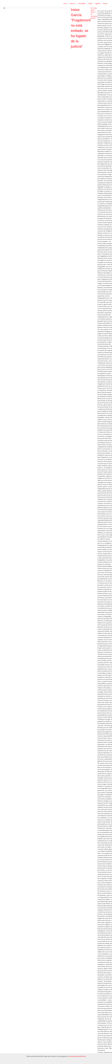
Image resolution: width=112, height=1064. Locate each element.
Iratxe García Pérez (17, 3)
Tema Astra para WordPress (77, 1056)
